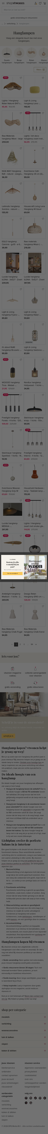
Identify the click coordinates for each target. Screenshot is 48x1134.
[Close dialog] (45, 556)
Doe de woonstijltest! (12, 573)
